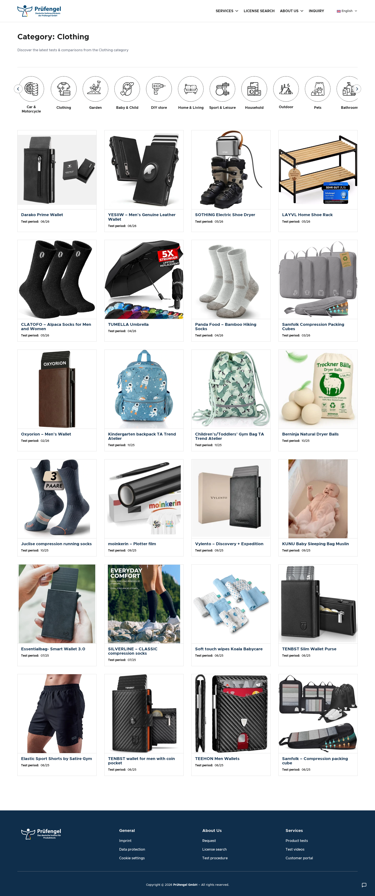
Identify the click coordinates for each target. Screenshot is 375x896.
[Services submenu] (236, 10)
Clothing (63, 107)
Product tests (297, 841)
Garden (95, 107)
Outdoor (286, 107)
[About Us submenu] (302, 10)
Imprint (125, 841)
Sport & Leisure (222, 107)
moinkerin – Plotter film (132, 544)
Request (209, 841)
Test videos (295, 849)
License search (214, 849)
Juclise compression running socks (56, 544)
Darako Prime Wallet (42, 215)
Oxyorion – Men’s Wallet (46, 434)
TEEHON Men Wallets (217, 759)
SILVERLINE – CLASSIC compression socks (133, 651)
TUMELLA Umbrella (128, 325)
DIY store (159, 107)
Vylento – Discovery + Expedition (229, 544)
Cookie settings (132, 858)
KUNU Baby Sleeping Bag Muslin (315, 544)
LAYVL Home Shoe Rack (307, 215)
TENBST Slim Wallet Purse (309, 649)
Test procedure (215, 858)
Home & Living (191, 107)
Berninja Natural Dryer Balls (310, 434)
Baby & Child (127, 107)
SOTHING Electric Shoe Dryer (225, 215)
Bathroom (349, 107)
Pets (317, 107)
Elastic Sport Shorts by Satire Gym (56, 759)
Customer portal (299, 858)
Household (254, 107)
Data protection (132, 849)
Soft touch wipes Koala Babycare (229, 649)
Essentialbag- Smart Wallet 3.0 (53, 649)
